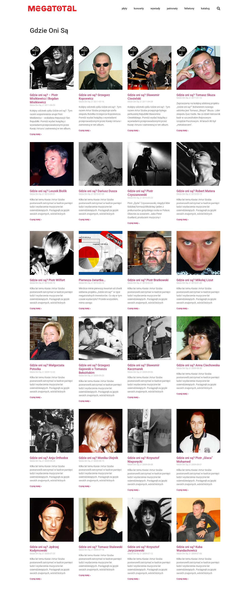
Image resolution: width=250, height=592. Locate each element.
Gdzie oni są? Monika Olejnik (98, 458)
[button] (218, 8)
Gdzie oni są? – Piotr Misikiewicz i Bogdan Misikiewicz (44, 98)
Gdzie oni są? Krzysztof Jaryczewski (143, 548)
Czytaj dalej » (36, 134)
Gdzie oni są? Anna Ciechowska (198, 365)
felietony (189, 8)
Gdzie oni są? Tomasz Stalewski (100, 547)
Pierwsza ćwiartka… (92, 280)
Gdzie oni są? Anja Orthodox (49, 458)
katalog (205, 8)
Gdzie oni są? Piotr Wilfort (47, 280)
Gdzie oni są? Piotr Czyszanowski (140, 192)
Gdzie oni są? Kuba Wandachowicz (189, 548)
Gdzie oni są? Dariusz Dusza (98, 191)
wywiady (155, 8)
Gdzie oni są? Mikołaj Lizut (195, 280)
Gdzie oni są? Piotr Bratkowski (148, 280)
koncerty (139, 8)
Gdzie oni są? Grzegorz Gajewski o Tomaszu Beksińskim (94, 368)
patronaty (172, 8)
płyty (124, 8)
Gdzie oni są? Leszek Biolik (48, 191)
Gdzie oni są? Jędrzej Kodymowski (44, 548)
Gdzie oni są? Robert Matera (196, 191)
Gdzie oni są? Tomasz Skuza (196, 95)
